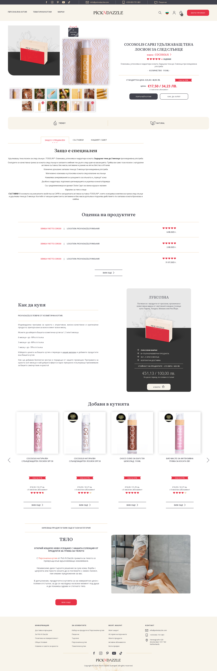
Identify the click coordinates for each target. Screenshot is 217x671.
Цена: (143, 86)
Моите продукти (115, 638)
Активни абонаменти (117, 642)
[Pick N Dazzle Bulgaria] (167, 12)
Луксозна (159, 297)
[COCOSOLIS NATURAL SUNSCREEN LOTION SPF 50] (85, 433)
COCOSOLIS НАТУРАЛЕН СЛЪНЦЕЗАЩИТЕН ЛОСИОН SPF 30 (37, 459)
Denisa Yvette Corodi (51, 228)
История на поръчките (117, 634)
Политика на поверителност (46, 638)
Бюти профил (113, 646)
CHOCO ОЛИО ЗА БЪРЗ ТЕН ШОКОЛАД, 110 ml (132, 459)
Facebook (46, 2)
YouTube (63, 2)
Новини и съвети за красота (46, 646)
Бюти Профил (198, 13)
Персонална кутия (17, 12)
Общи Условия (41, 642)
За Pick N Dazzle (41, 634)
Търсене (75, 638)
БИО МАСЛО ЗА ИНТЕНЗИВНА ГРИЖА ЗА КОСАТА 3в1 (179, 459)
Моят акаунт (113, 630)
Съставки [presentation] (78, 140)
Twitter (69, 2)
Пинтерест (58, 2)
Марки (61, 12)
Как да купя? (174, 96)
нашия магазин (69, 352)
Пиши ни (75, 634)
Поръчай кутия (143, 96)
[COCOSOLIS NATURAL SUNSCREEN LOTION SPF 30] (37, 433)
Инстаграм (52, 2)
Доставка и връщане (43, 630)
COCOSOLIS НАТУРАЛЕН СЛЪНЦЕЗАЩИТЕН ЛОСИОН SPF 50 (85, 459)
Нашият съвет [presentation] (99, 140)
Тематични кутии (42, 12)
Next (208, 460)
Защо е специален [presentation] (55, 140)
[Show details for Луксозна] (158, 330)
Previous (9, 460)
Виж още (107, 273)
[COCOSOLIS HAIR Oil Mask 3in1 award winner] (180, 433)
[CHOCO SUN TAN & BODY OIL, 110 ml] (132, 433)
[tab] (55, 140)
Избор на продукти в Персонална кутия (88, 630)
